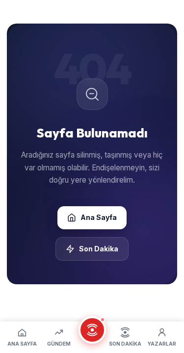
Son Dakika (98, 248)
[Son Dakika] (92, 330)
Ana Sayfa (98, 217)
